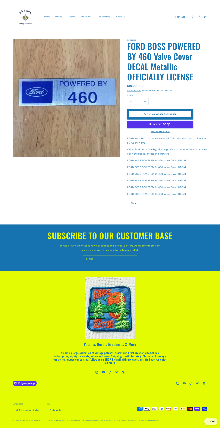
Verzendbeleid (112, 420)
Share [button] (134, 203)
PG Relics (24, 420)
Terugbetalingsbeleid (57, 420)
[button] (59, 17)
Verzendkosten (134, 90)
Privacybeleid (74, 420)
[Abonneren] (133, 258)
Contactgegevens (128, 420)
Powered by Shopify (37, 420)
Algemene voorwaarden (93, 420)
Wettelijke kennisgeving (149, 420)
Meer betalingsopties (160, 131)
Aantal (130, 95)
